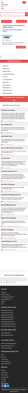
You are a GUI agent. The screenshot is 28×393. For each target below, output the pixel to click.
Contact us (3, 292)
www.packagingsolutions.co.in (10, 191)
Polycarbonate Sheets (8, 74)
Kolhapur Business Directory (7, 321)
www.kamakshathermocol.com (10, 201)
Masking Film (6, 68)
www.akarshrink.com (8, 132)
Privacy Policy (4, 359)
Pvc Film (5, 77)
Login (2, 303)
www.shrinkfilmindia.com (9, 214)
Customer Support (5, 294)
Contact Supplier (21, 47)
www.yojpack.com (7, 167)
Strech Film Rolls (7, 93)
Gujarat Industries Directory (7, 345)
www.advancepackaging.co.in (10, 238)
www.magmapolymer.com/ (9, 249)
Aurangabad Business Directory (8, 324)
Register (3, 301)
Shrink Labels (6, 85)
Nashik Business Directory (7, 319)
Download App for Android (7, 297)
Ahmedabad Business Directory (8, 326)
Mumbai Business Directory (7, 317)
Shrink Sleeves (7, 87)
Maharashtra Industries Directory (11, 105)
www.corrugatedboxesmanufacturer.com (13, 226)
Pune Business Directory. (18, 389)
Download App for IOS (6, 299)
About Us (3, 356)
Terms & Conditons (5, 361)
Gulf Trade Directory (6, 333)
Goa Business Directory (6, 348)
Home (2, 354)
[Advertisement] (14, 261)
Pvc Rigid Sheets (7, 79)
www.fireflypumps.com (8, 180)
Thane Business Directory (7, 312)
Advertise (3, 381)
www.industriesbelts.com (9, 121)
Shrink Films (6, 82)
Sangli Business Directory (7, 315)
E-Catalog (3, 379)
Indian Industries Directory (7, 335)
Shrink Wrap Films (7, 90)
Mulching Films (7, 71)
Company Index (4, 377)
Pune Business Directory (7, 310)
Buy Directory (4, 372)
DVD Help (3, 370)
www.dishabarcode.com (8, 154)
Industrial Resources (6, 363)
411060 (7, 40)
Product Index (4, 374)
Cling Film (5, 66)
